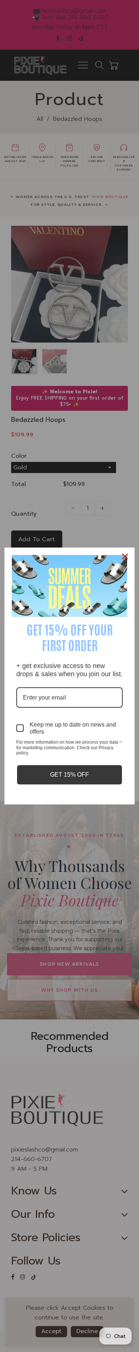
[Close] (126, 556)
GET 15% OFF (69, 774)
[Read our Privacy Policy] (121, 742)
